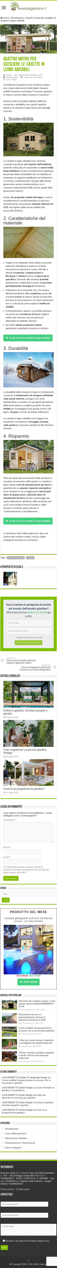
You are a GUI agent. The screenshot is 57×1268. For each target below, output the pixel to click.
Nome (7, 847)
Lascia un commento (33, 77)
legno (30, 558)
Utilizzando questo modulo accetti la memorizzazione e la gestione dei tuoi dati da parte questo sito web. (26, 870)
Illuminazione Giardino (16, 1138)
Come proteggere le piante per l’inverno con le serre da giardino (35, 667)
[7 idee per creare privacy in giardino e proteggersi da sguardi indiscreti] (9, 1044)
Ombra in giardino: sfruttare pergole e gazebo (28, 1104)
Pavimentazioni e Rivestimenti (20, 1143)
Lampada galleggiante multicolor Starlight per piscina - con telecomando (28, 920)
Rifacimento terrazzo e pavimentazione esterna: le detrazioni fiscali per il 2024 (32, 1017)
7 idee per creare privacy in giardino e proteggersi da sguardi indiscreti (36, 1041)
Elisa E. (9, 75)
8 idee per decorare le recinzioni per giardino (24, 1096)
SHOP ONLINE (30, 982)
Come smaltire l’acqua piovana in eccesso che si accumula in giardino (37, 1029)
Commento (9, 820)
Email (6, 857)
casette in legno (16, 558)
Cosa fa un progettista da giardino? (24, 788)
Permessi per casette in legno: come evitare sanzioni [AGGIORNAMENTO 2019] (37, 1004)
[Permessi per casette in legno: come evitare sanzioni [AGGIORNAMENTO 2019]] (9, 1005)
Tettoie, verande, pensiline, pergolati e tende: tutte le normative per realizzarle (36, 1055)
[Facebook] (28, 1260)
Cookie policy (23, 1189)
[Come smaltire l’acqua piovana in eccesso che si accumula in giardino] (9, 1032)
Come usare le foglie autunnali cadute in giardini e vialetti (21, 660)
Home (5, 18)
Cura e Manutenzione (15, 1133)
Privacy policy (7, 1189)
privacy (40, 638)
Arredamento (17, 18)
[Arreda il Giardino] (28, 6)
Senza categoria (13, 1147)
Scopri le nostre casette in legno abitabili (29, 338)
